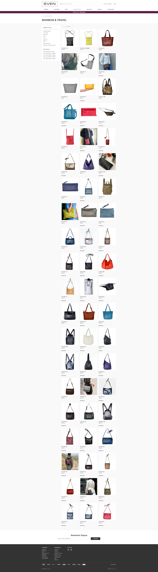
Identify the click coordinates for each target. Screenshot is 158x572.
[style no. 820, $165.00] (107, 111)
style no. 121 (83, 71)
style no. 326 (64, 471)
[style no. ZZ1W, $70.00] (107, 161)
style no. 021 (101, 71)
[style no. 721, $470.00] (107, 186)
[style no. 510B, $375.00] (107, 411)
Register (110, 3)
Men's (66, 9)
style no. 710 (83, 371)
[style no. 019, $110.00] (107, 136)
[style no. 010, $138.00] (70, 511)
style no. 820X (64, 71)
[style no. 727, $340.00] (88, 186)
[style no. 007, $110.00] (107, 511)
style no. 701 (101, 371)
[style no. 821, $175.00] (107, 286)
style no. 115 (64, 496)
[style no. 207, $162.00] (107, 461)
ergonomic (45, 34)
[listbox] (69, 27)
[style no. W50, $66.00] (88, 286)
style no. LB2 (83, 221)
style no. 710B (64, 371)
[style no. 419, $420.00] (70, 211)
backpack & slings (47, 31)
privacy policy (57, 557)
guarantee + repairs (58, 553)
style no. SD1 (83, 96)
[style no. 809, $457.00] (88, 336)
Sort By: (63, 26)
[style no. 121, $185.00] (88, 61)
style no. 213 (83, 471)
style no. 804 (64, 121)
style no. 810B (64, 346)
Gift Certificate (110, 9)
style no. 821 (101, 296)
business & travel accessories (49, 45)
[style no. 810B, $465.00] (70, 336)
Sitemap (56, 559)
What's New (89, 9)
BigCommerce (48, 568)
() (115, 3)
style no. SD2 (64, 96)
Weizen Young (113, 568)
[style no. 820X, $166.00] (70, 61)
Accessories (56, 9)
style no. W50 (83, 296)
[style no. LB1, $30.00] (107, 211)
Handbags (46, 9)
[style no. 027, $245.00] (107, 486)
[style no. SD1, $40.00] (88, 86)
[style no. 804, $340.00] (70, 111)
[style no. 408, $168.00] (107, 436)
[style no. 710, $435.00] (88, 361)
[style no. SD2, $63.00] (70, 86)
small (44, 38)
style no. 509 (64, 446)
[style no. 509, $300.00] (70, 436)
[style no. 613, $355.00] (88, 386)
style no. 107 (83, 496)
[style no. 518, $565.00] (88, 411)
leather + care (57, 554)
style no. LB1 (101, 221)
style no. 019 (101, 146)
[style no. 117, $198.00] (107, 236)
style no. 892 (83, 171)
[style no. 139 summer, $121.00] (88, 38)
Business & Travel (77, 9)
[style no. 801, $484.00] (107, 336)
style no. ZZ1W (102, 171)
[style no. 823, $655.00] (70, 236)
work (44, 41)
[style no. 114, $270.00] (70, 261)
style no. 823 (64, 246)
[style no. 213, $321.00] (88, 461)
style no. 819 (101, 48)
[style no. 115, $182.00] (70, 486)
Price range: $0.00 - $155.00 (48, 51)
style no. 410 (83, 446)
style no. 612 (101, 396)
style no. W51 (83, 121)
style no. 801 (101, 346)
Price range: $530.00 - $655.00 (49, 58)
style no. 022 (83, 146)
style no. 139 (64, 48)
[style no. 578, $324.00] (88, 236)
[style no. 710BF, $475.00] (107, 86)
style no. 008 (83, 521)
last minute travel (46, 43)
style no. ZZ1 (64, 196)
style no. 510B (102, 421)
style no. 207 (101, 471)
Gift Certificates (45, 558)
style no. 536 (64, 146)
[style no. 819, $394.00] (107, 38)
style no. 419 (64, 221)
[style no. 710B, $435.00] (70, 361)
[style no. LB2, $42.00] (88, 211)
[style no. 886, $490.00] (107, 261)
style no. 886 (101, 271)
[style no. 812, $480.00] (88, 311)
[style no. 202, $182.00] (70, 161)
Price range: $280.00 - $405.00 (49, 55)
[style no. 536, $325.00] (70, 136)
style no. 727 (83, 196)
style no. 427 (64, 296)
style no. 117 (101, 246)
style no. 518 (83, 421)
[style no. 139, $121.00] (70, 38)
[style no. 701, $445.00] (107, 361)
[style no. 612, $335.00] (107, 386)
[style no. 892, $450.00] (88, 161)
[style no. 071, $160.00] (88, 261)
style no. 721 (101, 196)
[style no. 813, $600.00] (70, 311)
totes (44, 36)
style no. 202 (64, 171)
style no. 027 (101, 496)
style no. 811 (101, 321)
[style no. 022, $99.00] (88, 136)
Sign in (106, 3)
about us (56, 550)
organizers (45, 39)
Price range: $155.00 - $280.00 (49, 53)
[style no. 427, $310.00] (70, 286)
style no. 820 (101, 121)
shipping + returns (58, 555)
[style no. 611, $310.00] (70, 411)
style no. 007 (101, 521)
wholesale (57, 549)
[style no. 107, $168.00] (88, 486)
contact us (57, 551)
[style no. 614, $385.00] (70, 386)
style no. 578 (83, 246)
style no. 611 (64, 421)
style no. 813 (64, 321)
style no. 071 (83, 271)
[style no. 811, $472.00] (107, 311)
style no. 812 (83, 321)
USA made (99, 9)
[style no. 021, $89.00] (107, 61)
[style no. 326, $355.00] (70, 461)
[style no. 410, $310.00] (88, 436)
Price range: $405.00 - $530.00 (49, 56)
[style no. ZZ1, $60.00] (70, 186)
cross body (45, 32)
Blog (55, 558)
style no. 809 (83, 346)
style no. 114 (64, 271)
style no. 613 (83, 396)
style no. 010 (64, 521)
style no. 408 (101, 446)
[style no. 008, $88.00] (88, 511)
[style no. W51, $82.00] (88, 111)
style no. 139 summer (85, 48)
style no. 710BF (102, 96)
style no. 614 (64, 396)
